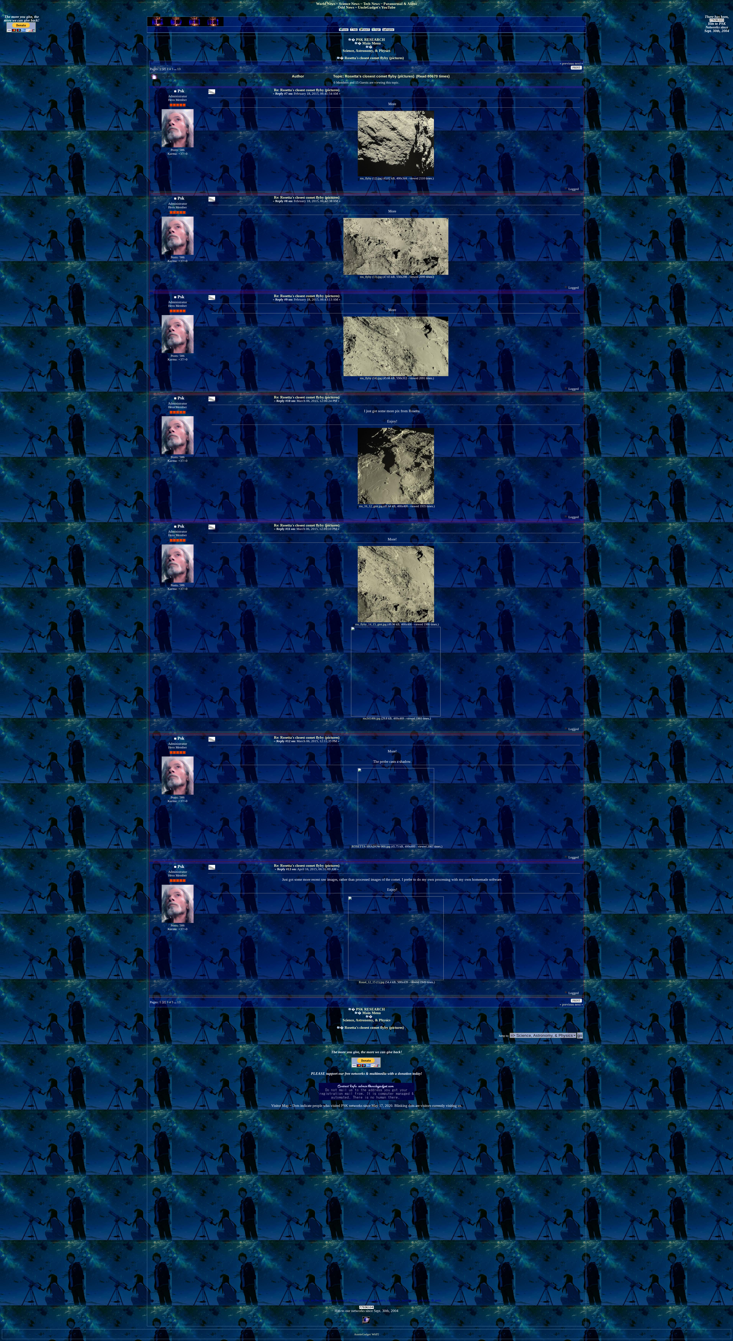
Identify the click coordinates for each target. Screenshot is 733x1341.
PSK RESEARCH (370, 40)
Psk (181, 90)
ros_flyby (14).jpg (370, 378)
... (175, 69)
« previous (567, 63)
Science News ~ (351, 4)
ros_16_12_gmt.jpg (370, 506)
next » (579, 63)
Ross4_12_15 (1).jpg (371, 982)
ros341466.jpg (371, 718)
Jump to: (504, 1035)
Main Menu (371, 43)
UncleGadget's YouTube (376, 7)
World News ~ (327, 4)
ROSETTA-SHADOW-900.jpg (370, 846)
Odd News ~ (348, 7)
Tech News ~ (373, 4)
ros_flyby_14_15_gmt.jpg (370, 624)
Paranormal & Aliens (400, 4)
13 (179, 69)
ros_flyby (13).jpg (370, 277)
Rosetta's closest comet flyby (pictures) (374, 58)
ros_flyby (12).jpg (370, 178)
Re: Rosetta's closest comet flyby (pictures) (306, 90)
